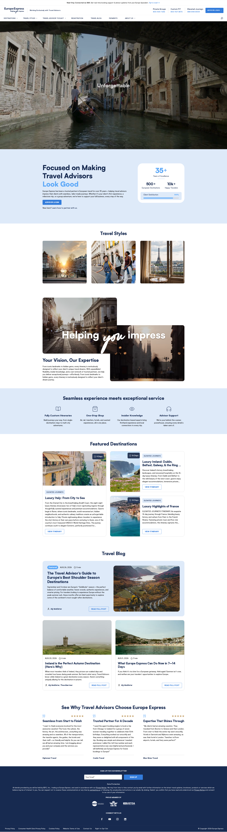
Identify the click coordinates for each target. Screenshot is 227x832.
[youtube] (109, 819)
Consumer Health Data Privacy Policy (31, 829)
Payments (113, 18)
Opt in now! (153, 3)
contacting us (95, 790)
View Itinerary (55, 531)
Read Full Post (98, 609)
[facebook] (101, 819)
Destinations (9, 18)
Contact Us (87, 829)
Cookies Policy (54, 829)
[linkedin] (125, 819)
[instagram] (117, 819)
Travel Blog (96, 18)
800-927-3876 (177, 12)
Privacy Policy (10, 829)
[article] (65, 262)
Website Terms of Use (71, 829)
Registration (77, 18)
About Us (129, 18)
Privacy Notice (101, 788)
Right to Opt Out (101, 829)
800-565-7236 (159, 12)
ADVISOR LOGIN (52, 202)
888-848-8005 (193, 12)
